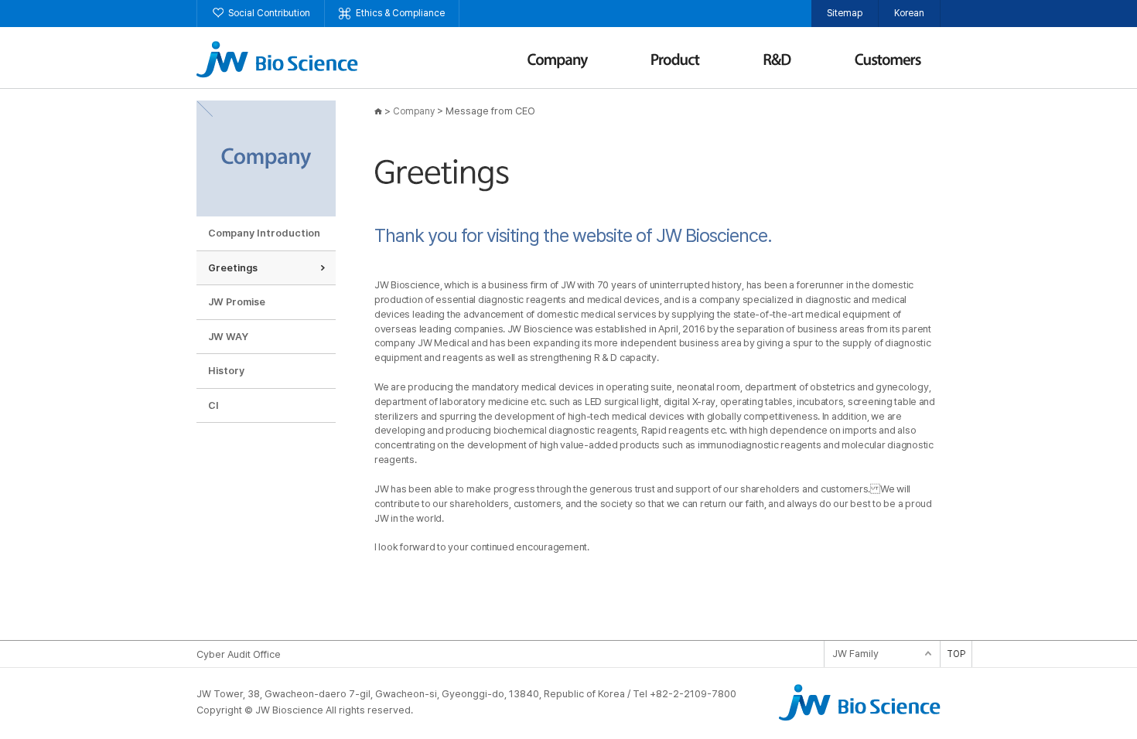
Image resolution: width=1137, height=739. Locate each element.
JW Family (855, 653)
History (226, 370)
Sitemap (844, 13)
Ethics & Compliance (400, 13)
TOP (956, 654)
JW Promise (236, 302)
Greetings (233, 268)
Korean (909, 13)
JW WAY (228, 336)
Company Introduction (264, 233)
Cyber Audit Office (238, 654)
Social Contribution (269, 13)
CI (213, 405)
